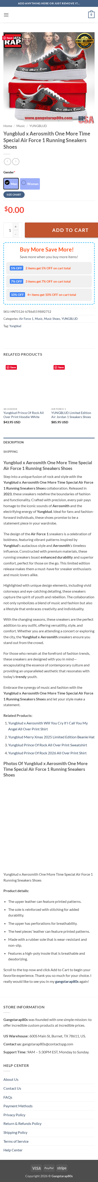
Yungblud (15, 326)
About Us (10, 1079)
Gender (9, 172)
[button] (6, 14)
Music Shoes (52, 319)
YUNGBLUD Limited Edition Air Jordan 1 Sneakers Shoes (71, 415)
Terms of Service (15, 1141)
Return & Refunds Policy (22, 1123)
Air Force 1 (26, 319)
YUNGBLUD (38, 126)
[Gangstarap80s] (49, 15)
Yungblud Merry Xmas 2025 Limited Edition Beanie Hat (51, 737)
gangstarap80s (67, 981)
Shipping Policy (15, 1132)
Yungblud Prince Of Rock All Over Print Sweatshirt (47, 745)
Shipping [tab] (10, 451)
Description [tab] (13, 442)
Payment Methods (18, 1106)
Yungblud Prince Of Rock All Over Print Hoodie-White (23, 415)
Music (20, 126)
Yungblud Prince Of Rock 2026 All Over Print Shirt (47, 753)
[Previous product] (15, 161)
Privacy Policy (14, 1115)
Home (7, 126)
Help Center (13, 1150)
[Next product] (7, 161)
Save (10, 38)
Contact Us (12, 1088)
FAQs (7, 1097)
